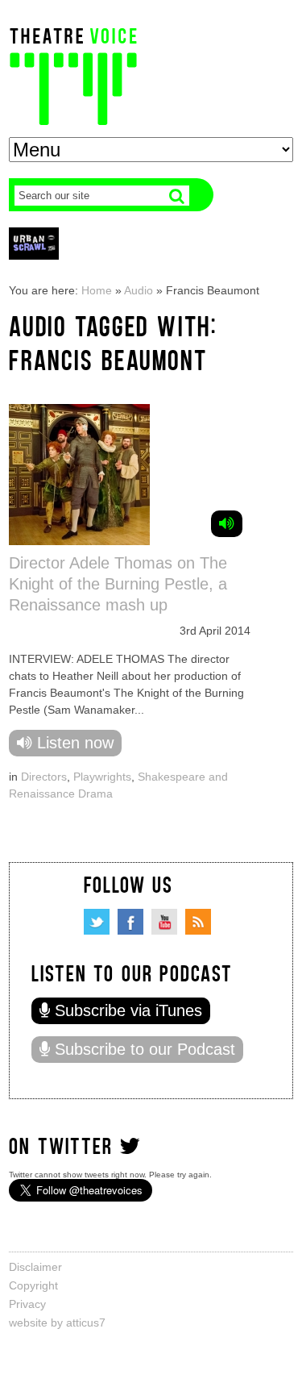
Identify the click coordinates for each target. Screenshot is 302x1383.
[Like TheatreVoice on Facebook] (130, 922)
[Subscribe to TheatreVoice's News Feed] (198, 922)
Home (96, 290)
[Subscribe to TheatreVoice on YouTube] (164, 922)
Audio (138, 290)
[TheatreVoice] (73, 74)
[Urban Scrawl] (34, 243)
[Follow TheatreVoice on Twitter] (97, 922)
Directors (44, 776)
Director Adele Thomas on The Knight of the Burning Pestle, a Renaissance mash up (118, 584)
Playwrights (102, 776)
